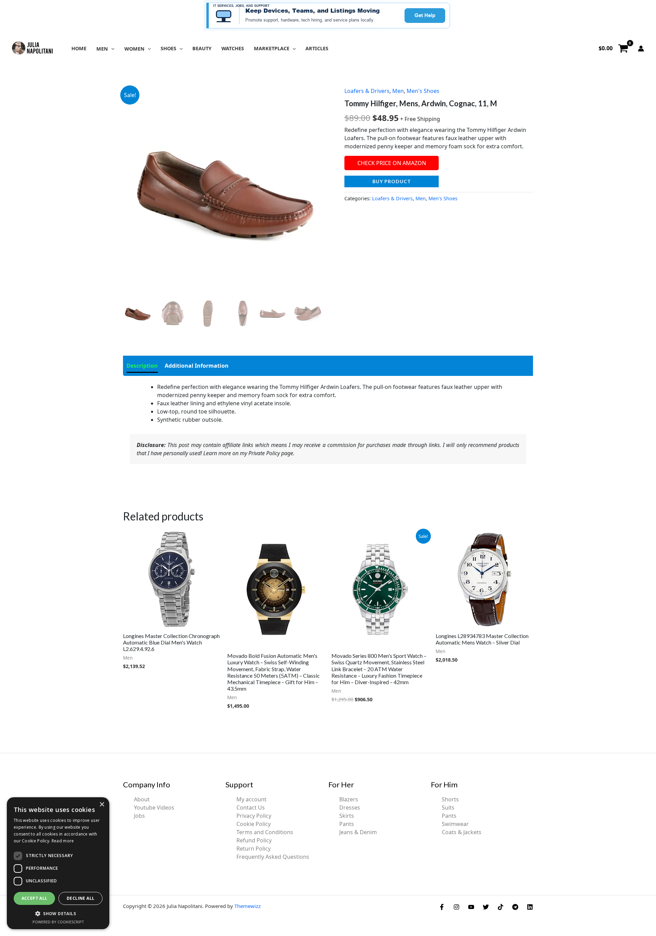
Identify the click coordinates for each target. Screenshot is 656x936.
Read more (63, 841)
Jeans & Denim (358, 832)
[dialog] (58, 863)
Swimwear (455, 824)
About (142, 799)
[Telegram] (515, 907)
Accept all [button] (34, 898)
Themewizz (247, 906)
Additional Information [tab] (197, 365)
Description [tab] (142, 365)
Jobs (139, 815)
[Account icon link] (641, 48)
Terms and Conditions (264, 832)
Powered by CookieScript (58, 921)
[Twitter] (486, 907)
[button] (111, 48)
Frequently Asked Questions (272, 856)
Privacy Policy (253, 815)
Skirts (346, 815)
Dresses (349, 807)
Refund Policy (254, 840)
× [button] (101, 804)
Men (398, 91)
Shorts (450, 799)
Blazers (348, 799)
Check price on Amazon (391, 163)
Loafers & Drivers (367, 91)
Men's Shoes (423, 91)
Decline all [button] (80, 898)
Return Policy (253, 848)
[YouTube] (471, 907)
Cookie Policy (253, 824)
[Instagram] (456, 907)
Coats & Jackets (461, 832)
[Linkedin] (530, 907)
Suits (448, 807)
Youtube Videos (154, 807)
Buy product (391, 181)
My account (251, 799)
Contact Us (250, 807)
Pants (346, 824)
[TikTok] (500, 907)
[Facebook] (442, 907)
